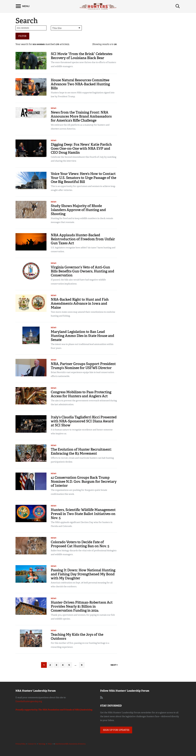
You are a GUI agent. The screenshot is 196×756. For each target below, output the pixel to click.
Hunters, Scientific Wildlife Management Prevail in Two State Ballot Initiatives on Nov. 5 (83, 514)
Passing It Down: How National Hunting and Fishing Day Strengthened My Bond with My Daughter (83, 574)
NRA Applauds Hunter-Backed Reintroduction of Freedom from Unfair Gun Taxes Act (83, 239)
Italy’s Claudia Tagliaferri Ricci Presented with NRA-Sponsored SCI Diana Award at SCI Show (84, 421)
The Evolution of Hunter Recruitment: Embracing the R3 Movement (81, 451)
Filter (22, 36)
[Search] (178, 6)
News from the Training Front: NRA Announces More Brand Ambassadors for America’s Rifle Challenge (81, 116)
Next (114, 665)
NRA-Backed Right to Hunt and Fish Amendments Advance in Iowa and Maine (80, 303)
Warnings (41, 744)
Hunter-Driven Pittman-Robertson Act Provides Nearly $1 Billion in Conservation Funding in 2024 (82, 606)
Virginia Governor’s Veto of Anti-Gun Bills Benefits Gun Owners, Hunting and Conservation (82, 271)
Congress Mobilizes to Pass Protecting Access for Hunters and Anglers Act (81, 394)
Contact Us (32, 744)
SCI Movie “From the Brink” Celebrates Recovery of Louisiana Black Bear (81, 56)
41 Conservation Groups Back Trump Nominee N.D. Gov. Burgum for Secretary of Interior (84, 481)
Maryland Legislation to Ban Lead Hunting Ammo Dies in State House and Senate (82, 335)
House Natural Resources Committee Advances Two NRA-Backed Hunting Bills (80, 84)
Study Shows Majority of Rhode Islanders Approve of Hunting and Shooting (78, 210)
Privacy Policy (20, 744)
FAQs (50, 744)
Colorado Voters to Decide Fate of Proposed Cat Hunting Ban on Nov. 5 (80, 544)
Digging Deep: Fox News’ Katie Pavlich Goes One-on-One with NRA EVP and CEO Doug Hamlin (81, 148)
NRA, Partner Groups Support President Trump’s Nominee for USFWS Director (83, 366)
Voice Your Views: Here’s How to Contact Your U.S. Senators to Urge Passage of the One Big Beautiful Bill (83, 177)
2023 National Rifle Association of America (70, 744)
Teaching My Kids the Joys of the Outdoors (77, 636)
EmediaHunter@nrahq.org (28, 701)
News (53, 108)
